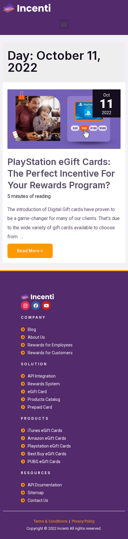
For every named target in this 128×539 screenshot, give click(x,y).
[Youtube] (46, 305)
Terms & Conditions (50, 521)
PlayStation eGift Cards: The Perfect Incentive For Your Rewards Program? (61, 173)
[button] (64, 24)
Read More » (30, 248)
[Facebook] (35, 305)
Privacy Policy (83, 521)
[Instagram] (25, 305)
